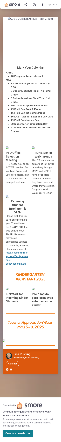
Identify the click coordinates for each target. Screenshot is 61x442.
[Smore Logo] (12, 4)
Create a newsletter (17, 433)
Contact (12, 363)
